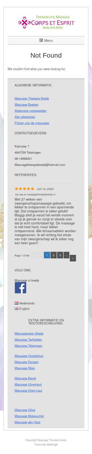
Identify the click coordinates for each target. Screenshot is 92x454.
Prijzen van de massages (32, 123)
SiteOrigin (52, 444)
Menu (48, 40)
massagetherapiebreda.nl (41, 194)
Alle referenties (25, 116)
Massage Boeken (26, 104)
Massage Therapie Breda (32, 98)
